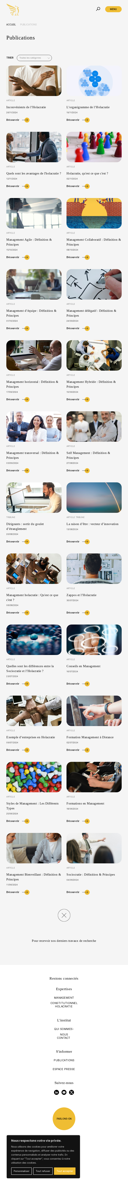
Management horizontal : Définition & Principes (32, 384)
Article (10, 100)
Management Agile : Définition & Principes (29, 242)
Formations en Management (85, 803)
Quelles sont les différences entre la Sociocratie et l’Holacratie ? (30, 668)
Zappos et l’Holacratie (81, 595)
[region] (43, 1156)
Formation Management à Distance (90, 737)
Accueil (11, 24)
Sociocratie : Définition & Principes (90, 874)
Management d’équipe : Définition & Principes (31, 313)
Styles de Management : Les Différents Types (32, 806)
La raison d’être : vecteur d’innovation (92, 524)
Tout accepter (64, 1171)
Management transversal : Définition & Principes (32, 455)
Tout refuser (43, 1171)
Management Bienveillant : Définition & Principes (33, 877)
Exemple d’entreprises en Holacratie (30, 737)
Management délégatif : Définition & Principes (91, 313)
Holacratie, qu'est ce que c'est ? (87, 173)
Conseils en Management (83, 666)
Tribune (10, 517)
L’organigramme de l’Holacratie (88, 107)
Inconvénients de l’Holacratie (26, 107)
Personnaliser (21, 1171)
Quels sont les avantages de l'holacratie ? (33, 173)
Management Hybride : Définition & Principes (91, 384)
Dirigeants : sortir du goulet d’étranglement (25, 526)
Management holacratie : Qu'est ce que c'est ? (32, 597)
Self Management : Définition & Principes (88, 455)
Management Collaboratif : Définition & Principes (93, 242)
